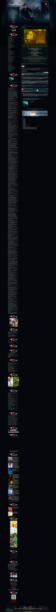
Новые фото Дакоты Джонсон (11, 259)
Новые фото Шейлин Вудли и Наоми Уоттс (13, 162)
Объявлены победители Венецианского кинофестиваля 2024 (12, 170)
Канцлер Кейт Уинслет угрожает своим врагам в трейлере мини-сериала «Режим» (13, 258)
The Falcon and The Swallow (11, 405)
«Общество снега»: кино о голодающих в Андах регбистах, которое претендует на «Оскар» (13, 281)
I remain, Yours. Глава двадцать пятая (12, 418)
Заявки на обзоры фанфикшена (11, 370)
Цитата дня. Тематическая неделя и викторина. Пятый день (29, 128)
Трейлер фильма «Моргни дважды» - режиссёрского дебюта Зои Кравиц (12, 202)
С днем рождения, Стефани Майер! (12, 138)
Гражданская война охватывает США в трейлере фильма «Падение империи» (12, 263)
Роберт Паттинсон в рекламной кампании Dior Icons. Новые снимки (13, 157)
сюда (38, 69)
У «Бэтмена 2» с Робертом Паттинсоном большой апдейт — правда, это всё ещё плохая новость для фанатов (12, 177)
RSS (47, 1)
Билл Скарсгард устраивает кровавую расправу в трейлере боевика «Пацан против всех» (13, 232)
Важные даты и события (11, 46)
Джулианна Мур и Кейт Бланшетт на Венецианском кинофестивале (12, 172)
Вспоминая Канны (10, 187)
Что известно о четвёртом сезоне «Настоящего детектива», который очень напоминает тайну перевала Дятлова (12, 305)
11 (11, 556)
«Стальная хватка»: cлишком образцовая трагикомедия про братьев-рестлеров (13, 282)
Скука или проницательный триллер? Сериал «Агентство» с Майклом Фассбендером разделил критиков (12, 145)
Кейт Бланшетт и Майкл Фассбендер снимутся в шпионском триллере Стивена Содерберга (12, 270)
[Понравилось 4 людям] (22, 64)
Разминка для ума (11, 66)
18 (11, 557)
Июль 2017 (14, 553)
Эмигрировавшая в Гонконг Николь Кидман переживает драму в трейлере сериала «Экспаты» (13, 309)
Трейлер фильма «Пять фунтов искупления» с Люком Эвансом (11, 189)
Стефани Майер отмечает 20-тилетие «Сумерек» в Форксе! (12, 98)
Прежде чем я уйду (11, 60)
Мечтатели (9, 407)
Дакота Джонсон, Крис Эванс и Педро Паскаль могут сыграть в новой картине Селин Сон (12, 254)
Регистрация (44, 1)
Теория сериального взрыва (12, 67)
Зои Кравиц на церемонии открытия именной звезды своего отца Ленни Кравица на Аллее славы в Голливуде (13, 210)
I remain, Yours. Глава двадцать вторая (12, 419)
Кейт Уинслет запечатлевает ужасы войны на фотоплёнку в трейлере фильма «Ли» (13, 201)
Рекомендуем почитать (11, 68)
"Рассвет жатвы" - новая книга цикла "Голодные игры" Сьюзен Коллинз (12, 125)
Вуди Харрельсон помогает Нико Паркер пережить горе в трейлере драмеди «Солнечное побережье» (12, 275)
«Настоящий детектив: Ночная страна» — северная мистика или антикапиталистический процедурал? (13, 279)
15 (15, 556)
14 (14, 556)
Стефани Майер (10, 36)
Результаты (12, 570)
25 (11, 558)
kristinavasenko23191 (10, 589)
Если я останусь (10, 58)
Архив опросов (15, 570)
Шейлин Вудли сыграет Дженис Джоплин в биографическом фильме (13, 168)
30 (16, 558)
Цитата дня (10, 63)
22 (15, 557)
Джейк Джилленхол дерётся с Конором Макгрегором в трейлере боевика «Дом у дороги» (12, 268)
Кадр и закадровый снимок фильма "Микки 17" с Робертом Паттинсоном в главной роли (13, 152)
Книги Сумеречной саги (11, 37)
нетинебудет (17, 589)
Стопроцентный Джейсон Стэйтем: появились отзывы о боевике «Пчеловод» (12, 287)
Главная (41, 1)
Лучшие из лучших (10, 365)
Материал (31, 73)
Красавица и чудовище (11, 56)
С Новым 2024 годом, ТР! (11, 299)
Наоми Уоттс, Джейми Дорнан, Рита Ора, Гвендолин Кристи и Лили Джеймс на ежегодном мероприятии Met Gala (12, 197)
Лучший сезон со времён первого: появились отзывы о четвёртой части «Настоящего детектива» (12, 294)
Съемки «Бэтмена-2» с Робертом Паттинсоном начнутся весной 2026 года (12, 112)
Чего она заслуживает (10, 403)
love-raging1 (31, 63)
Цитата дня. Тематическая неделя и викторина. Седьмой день (30, 127)
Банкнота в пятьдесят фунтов (11, 408)
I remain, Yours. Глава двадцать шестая (12, 417)
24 (10, 558)
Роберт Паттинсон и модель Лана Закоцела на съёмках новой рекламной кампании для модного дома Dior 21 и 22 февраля (13, 238)
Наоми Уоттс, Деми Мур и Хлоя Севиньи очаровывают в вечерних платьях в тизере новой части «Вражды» (13, 307)
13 (13, 556)
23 (16, 557)
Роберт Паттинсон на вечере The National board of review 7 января (13, 134)
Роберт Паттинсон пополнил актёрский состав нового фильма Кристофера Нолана (13, 143)
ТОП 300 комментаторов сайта (13, 82)
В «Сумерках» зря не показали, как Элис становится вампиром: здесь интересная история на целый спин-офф (12, 103)
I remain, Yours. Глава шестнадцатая (12, 422)
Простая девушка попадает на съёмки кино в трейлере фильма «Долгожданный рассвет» (13, 256)
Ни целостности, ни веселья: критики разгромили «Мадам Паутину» (12, 250)
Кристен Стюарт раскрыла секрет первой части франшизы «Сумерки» (13, 241)
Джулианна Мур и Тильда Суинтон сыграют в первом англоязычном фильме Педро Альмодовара (13, 265)
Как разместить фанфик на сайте (12, 363)
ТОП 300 (9, 362)
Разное (9, 71)
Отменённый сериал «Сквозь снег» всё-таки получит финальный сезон (12, 208)
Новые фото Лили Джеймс (11, 260)
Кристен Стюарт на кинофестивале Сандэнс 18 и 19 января (12, 277)
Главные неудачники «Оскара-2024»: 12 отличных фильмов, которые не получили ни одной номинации (13, 218)
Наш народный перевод (11, 354)
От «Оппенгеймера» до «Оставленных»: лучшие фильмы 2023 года (12, 303)
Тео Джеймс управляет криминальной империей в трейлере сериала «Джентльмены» (12, 234)
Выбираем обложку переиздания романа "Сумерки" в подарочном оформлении (12, 93)
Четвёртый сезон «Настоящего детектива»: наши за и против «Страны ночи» (13, 228)
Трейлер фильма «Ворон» (11, 211)
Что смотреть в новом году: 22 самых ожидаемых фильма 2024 (12, 291)
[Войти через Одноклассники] (15, 30)
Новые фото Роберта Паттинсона (12, 163)
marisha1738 (14, 589)
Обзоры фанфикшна (11, 45)
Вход (46, 1)
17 (10, 557)
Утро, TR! (10, 62)
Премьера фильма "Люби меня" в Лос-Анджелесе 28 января (12, 130)
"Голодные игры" (10, 50)
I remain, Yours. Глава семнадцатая (12, 421)
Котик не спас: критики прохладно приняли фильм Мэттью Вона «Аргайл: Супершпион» (13, 261)
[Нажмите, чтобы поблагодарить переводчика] (23, 66)
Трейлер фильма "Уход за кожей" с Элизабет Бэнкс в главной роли (12, 180)
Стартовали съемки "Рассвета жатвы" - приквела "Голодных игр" (12, 113)
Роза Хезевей (35, 63)
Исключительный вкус (10, 409)
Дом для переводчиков (10, 367)
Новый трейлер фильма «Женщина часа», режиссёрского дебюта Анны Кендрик (13, 161)
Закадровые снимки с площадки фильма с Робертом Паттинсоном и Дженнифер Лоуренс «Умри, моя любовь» (13, 174)
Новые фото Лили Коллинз (11, 164)
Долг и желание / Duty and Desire (12, 404)
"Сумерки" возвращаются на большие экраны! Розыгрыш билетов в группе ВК (12, 92)
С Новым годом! (10, 137)
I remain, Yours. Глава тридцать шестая (12, 415)
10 (10, 556)
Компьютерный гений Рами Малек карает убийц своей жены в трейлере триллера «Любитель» (13, 141)
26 (12, 558)
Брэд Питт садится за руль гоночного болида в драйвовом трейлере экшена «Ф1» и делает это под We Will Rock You (13, 179)
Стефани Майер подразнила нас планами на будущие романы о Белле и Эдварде (13, 95)
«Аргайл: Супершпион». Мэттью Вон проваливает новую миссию (12, 247)
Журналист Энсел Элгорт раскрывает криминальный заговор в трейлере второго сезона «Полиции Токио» (13, 289)
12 (12, 556)
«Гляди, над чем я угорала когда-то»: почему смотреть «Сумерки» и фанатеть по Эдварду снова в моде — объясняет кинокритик (13, 108)
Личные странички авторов (11, 371)
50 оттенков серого (11, 57)
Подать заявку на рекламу (14, 387)
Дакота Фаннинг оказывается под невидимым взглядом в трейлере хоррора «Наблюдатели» (12, 227)
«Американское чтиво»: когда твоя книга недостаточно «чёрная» (12, 242)
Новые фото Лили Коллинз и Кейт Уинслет (13, 171)
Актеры (9, 42)
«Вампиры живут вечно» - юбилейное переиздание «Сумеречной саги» (12, 128)
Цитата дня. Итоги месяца (26, 124)
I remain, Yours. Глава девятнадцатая (12, 420)
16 (16, 556)
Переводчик (23, 63)
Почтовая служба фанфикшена (11, 368)
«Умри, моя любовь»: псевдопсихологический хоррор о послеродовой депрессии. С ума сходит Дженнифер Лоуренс (12, 117)
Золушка (9, 55)
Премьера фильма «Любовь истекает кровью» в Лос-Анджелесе (12, 220)
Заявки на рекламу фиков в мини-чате (14, 451)
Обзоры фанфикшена (10, 369)
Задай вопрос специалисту (11, 353)
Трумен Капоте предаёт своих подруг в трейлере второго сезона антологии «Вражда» (12, 296)
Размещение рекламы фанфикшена (14, 501)
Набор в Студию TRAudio (11, 334)
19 (12, 557)
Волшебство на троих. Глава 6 (11, 416)
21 (14, 557)
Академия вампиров (41, 63)
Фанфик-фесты (10, 357)
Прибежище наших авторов (11, 366)
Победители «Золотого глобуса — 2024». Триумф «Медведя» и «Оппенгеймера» (13, 292)
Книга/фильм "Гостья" (11, 41)
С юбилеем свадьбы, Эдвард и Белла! (31, 101)
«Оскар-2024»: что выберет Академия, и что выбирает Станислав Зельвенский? (12, 216)
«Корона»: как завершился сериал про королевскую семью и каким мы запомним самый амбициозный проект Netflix (13, 313)
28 (14, 558)
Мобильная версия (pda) (28, 609)
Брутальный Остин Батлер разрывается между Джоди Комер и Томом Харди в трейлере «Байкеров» (12, 225)
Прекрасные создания (11, 51)
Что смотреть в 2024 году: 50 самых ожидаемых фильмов (12, 298)
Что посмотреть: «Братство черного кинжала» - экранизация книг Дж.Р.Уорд (12, 110)
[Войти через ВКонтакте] (12, 30)
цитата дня (38, 63)
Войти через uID (13, 28)
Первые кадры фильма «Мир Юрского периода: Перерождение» (12, 167)
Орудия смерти (10, 52)
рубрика (44, 63)
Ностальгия (10, 61)
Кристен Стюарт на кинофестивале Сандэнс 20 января (12, 273)
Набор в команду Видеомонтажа (12, 335)
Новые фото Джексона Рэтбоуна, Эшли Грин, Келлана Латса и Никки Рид (12, 183)
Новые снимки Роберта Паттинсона (12, 133)
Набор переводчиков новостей (11, 336)
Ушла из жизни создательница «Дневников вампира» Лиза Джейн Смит (13, 127)
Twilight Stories (10, 406)
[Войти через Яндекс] (13, 30)
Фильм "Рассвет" (10, 40)
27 (13, 558)
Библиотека (10, 47)
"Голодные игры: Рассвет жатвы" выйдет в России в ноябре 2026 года (13, 96)
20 (13, 557)
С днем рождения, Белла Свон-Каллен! (12, 165)
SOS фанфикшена (10, 364)
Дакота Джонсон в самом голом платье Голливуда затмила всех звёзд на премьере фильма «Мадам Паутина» (13, 252)
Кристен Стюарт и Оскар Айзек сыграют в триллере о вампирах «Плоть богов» (13, 199)
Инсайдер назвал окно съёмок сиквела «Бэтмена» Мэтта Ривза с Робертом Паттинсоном (12, 301)
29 (15, 558)
